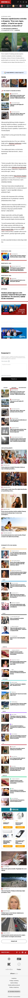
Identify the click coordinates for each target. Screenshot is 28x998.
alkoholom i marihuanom (15, 143)
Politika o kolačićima (14, 987)
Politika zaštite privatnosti (14, 985)
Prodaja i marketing (14, 980)
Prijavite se (14, 379)
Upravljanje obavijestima (15, 991)
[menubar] (23, 2)
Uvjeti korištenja (14, 982)
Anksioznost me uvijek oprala (19, 167)
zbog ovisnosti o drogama (20, 175)
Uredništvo (14, 978)
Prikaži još (14, 941)
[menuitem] (23, 2)
